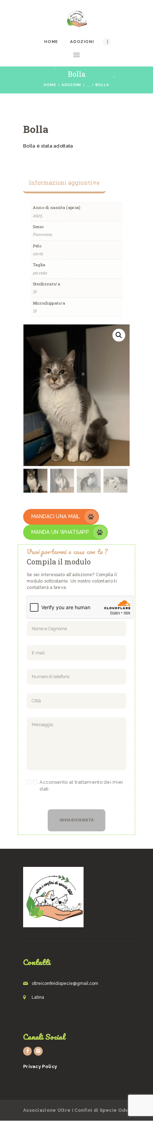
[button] (118, 335)
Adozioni (71, 85)
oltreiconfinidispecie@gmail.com (65, 983)
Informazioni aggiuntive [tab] (64, 182)
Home (50, 85)
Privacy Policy (40, 1066)
